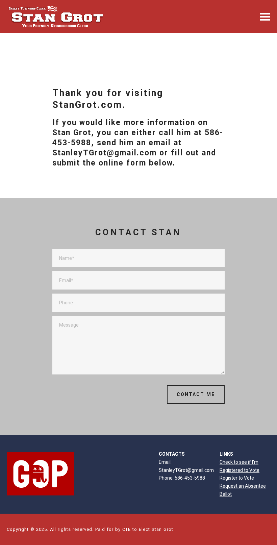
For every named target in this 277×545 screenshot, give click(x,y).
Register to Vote (237, 478)
